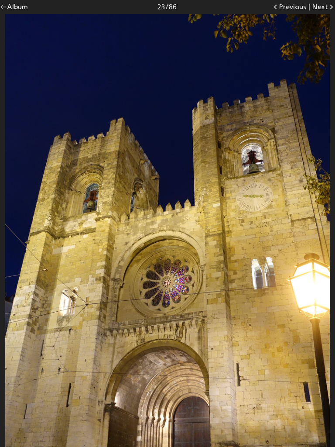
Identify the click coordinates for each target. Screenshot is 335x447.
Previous (292, 8)
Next (323, 8)
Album (17, 8)
